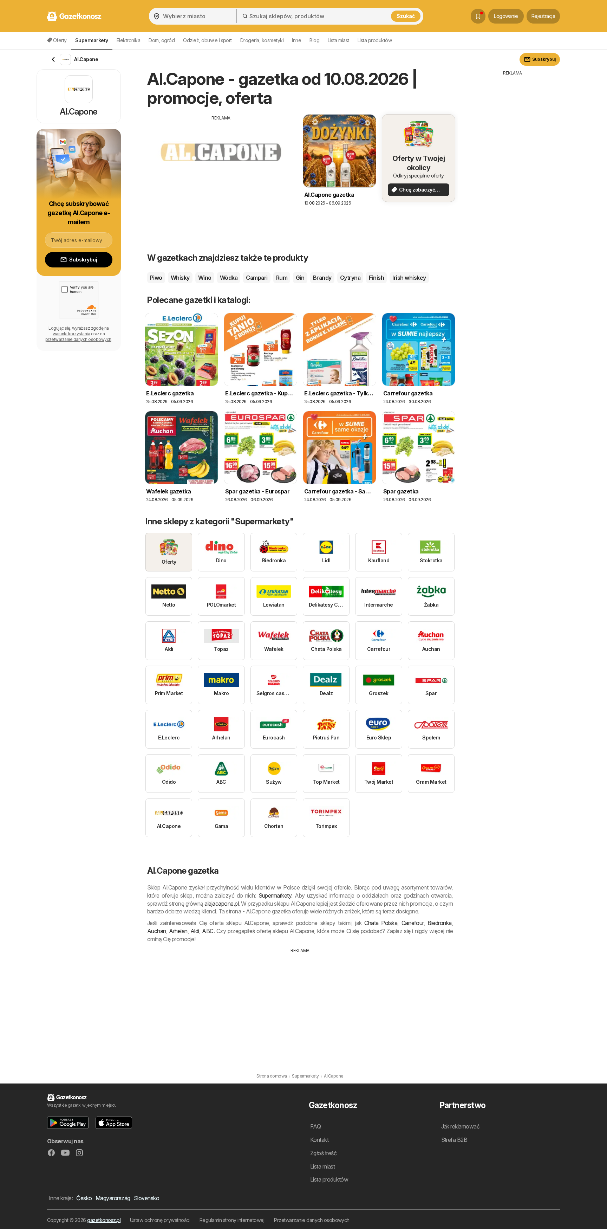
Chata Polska (380, 922)
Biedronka (439, 922)
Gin (300, 277)
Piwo (156, 277)
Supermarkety (275, 895)
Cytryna (350, 277)
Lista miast (338, 40)
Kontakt (319, 1139)
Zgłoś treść (323, 1153)
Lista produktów (375, 40)
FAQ (315, 1126)
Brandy (322, 277)
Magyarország (113, 1198)
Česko (84, 1198)
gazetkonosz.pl (103, 1220)
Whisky (180, 277)
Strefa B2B (454, 1139)
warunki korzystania (71, 333)
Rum (281, 277)
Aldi (194, 930)
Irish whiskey (409, 277)
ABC (207, 930)
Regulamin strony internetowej (232, 1220)
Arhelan (178, 930)
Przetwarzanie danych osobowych (312, 1220)
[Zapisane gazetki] (478, 16)
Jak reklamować (460, 1126)
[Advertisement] (221, 170)
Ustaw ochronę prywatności (160, 1220)
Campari (256, 277)
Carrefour (413, 922)
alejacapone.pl (221, 903)
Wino (204, 277)
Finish (376, 277)
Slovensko (146, 1198)
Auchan (156, 930)
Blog (314, 40)
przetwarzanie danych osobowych (78, 339)
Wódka (228, 277)
